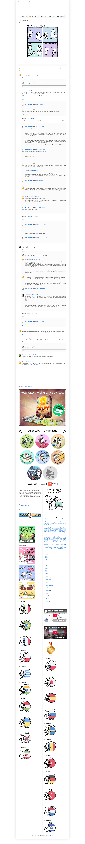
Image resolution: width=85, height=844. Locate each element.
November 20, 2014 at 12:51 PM (35, 259)
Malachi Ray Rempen (29, 82)
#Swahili (65, 547)
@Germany (64, 524)
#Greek (65, 541)
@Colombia (49, 522)
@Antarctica (59, 518)
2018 (46, 567)
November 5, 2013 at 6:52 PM (32, 313)
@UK (65, 537)
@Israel (58, 527)
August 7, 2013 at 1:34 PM (39, 126)
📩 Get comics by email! (58, 16)
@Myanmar (61, 530)
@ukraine (45, 538)
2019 (46, 565)
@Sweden (64, 536)
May (46, 596)
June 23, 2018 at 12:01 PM (31, 361)
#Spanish (61, 547)
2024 (46, 557)
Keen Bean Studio (25, 505)
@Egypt (56, 523)
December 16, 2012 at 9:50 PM (31, 74)
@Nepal (65, 530)
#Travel (60, 548)
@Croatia (52, 522)
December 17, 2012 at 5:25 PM (40, 82)
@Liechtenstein (63, 528)
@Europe (46, 524)
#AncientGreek (49, 539)
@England (60, 523)
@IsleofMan (55, 527)
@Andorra (55, 518)
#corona (45, 540)
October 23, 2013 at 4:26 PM (40, 207)
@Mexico (64, 529)
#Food (54, 541)
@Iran (49, 527)
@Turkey (62, 537)
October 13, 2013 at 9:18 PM (32, 155)
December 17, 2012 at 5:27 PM (40, 109)
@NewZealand (51, 531)
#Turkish (65, 548)
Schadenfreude (48, 579)
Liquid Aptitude (48, 580)
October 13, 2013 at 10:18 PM (40, 180)
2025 (46, 556)
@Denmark (64, 522)
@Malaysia (60, 529)
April (47, 598)
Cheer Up (47, 582)
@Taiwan (53, 537)
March (47, 599)
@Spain (55, 536)
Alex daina (24, 361)
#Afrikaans (64, 538)
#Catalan (61, 539)
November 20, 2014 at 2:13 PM (40, 288)
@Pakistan (51, 532)
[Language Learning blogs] (51, 655)
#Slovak (58, 547)
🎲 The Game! (48, 16)
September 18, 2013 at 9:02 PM (40, 224)
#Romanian (50, 547)
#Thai (52, 548)
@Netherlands (46, 531)
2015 (46, 571)
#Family (47, 541)
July (46, 593)
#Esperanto (61, 540)
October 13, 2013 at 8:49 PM (40, 149)
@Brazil (55, 521)
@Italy (61, 527)
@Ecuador (52, 523)
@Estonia (64, 523)
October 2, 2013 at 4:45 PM (29, 246)
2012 (46, 576)
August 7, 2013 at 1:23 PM (31, 118)
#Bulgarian (57, 539)
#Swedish (45, 548)
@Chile (65, 521)
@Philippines (61, 532)
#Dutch (54, 540)
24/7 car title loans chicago (34, 364)
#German (62, 541)
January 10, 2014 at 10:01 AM (40, 346)
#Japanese (46, 544)
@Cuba (55, 522)
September (48, 590)
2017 (46, 568)
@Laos (56, 528)
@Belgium (45, 521)
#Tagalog (48, 548)
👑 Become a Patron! (33, 16)
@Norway (47, 532)
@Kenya (53, 528)
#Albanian (45, 539)
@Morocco (57, 530)
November (48, 587)
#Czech (48, 540)
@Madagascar (55, 529)
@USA (48, 538)
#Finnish (50, 541)
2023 (46, 559)
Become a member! (22, 521)
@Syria (50, 537)
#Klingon (53, 544)
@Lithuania (45, 529)
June (47, 595)
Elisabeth (23, 354)
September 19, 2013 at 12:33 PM (41, 237)
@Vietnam (57, 538)
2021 (46, 562)
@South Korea (50, 536)
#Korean (57, 544)
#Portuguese (46, 547)
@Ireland (51, 527)
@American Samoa (50, 518)
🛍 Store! (41, 16)
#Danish (51, 540)
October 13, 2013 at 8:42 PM (32, 131)
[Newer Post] (63, 68)
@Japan (45, 528)
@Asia (48, 519)
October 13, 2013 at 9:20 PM (40, 163)
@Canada (62, 521)
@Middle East (46, 530)
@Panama (54, 532)
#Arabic (53, 539)
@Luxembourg (50, 529)
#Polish (65, 546)
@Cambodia (58, 521)
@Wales (61, 538)
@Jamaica (64, 527)
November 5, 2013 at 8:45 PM (40, 321)
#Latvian (50, 546)
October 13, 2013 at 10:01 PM (32, 170)
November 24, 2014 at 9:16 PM (32, 294)
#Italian (64, 543)
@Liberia (59, 528)
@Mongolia (52, 530)
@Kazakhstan (49, 528)
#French (57, 541)
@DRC (45, 523)
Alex (23, 246)
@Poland (64, 532)
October (47, 588)
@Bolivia (52, 521)
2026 (46, 554)
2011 (46, 604)
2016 (46, 570)
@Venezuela (53, 538)
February (47, 601)
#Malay (58, 546)
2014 (46, 573)
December (48, 577)
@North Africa (61, 531)
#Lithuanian (54, 546)
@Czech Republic (59, 522)
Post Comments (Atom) (28, 386)
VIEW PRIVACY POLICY (48, 514)
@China (45, 522)
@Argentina (64, 518)
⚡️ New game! (23, 16)
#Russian (54, 547)
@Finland (51, 524)
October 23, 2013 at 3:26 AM (34, 196)
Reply (23, 77)
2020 (46, 564)
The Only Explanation (49, 583)
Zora (26, 294)
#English (57, 540)
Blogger (51, 835)
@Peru (58, 532)
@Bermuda (48, 521)
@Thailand (58, 537)
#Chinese (64, 539)
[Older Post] (22, 68)
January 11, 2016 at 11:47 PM (31, 354)
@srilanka (60, 536)
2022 (46, 560)
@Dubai (48, 523)
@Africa (45, 518)
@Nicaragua (56, 531)
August (47, 592)
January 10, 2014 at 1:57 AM (32, 338)
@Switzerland (46, 537)
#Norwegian (61, 546)
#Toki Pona (56, 548)
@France (56, 524)
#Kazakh (50, 544)
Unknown (23, 74)
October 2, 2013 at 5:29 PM (40, 254)
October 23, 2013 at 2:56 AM (34, 186)
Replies (24, 79)
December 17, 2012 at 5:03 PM (32, 90)
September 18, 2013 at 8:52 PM (32, 216)
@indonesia (46, 527)
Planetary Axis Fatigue (49, 585)
